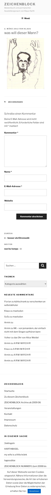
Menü (27, 18)
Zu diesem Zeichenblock (16, 397)
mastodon (18, 311)
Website (8, 200)
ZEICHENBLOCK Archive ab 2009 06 (22, 402)
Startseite (9, 391)
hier (24, 491)
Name (8, 172)
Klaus (27, 29)
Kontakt (8, 414)
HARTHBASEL (11, 449)
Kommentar (11, 132)
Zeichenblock (20, 4)
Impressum (10, 420)
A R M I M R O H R (22, 343)
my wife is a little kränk (15, 454)
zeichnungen (15, 102)
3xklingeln (9, 443)
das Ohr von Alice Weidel (26, 337)
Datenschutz (10, 425)
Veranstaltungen (12, 408)
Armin (7, 322)
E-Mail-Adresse (13, 186)
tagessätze (9, 460)
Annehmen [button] (34, 491)
